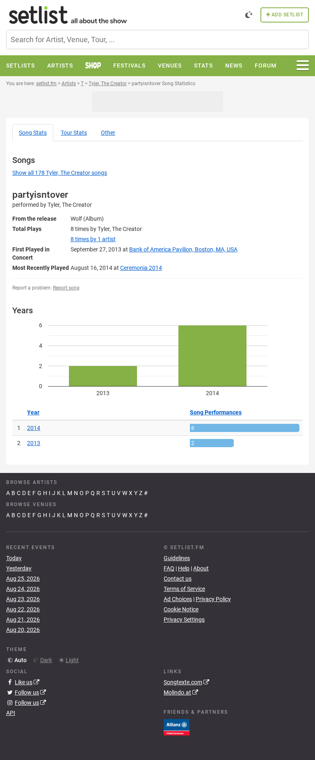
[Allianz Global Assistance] (176, 726)
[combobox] (157, 39)
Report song (66, 288)
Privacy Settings (184, 619)
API (10, 713)
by (93, 239)
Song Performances (216, 412)
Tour (74, 132)
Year (33, 412)
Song (33, 132)
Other (108, 132)
